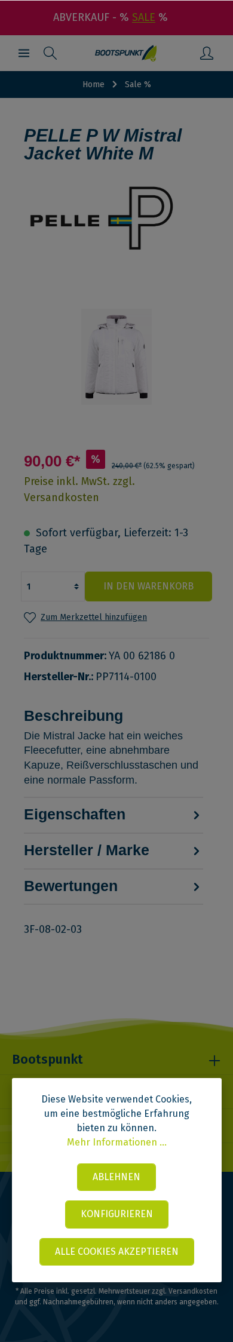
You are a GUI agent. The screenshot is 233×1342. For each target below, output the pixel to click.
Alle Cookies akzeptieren (117, 1251)
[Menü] (24, 53)
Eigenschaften (74, 814)
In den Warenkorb (148, 586)
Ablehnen (116, 1177)
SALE (143, 17)
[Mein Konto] (207, 53)
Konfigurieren (117, 1214)
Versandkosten (192, 1291)
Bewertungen (71, 886)
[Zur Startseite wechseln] (125, 53)
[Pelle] (116, 218)
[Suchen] (50, 53)
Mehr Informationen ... (117, 1142)
